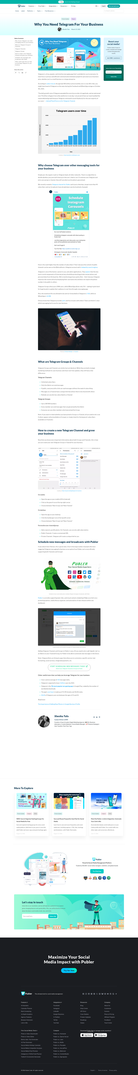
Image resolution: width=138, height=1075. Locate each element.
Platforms (30, 11)
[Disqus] (69, 751)
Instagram (29, 813)
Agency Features (26, 1017)
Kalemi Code (28, 1070)
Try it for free (97, 871)
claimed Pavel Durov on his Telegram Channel (60, 101)
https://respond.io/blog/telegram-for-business (72, 490)
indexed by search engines (89, 267)
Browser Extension (27, 1020)
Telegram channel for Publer (61, 184)
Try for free (69, 970)
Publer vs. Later (58, 1039)
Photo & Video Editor (27, 1036)
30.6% (43, 695)
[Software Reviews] (95, 878)
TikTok (35, 813)
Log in (103, 6)
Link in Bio (24, 1023)
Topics (39, 11)
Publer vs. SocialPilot (60, 1048)
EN (97, 6)
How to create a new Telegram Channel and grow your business (24, 54)
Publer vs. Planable (59, 1045)
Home (17, 11)
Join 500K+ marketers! (113, 58)
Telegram (73, 18)
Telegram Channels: (20, 49)
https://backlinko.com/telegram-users (72, 155)
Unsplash (76, 351)
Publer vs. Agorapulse (60, 1057)
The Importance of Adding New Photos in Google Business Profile (59, 704)
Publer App (90, 1030)
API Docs (83, 1011)
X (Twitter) (56, 1017)
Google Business (58, 1014)
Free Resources (49, 11)
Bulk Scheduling (26, 1011)
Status (82, 1023)
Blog (81, 1005)
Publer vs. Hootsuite (59, 1033)
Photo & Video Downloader (29, 1033)
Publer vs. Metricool (59, 1051)
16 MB (49, 296)
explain (87, 272)
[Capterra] (85, 878)
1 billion (62, 683)
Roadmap (83, 1020)
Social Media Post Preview (29, 1051)
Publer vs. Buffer (58, 1042)
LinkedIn (56, 1011)
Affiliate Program (109, 1017)
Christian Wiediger (68, 351)
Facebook (56, 1005)
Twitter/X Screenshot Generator (30, 1057)
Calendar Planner (26, 1008)
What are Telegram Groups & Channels (23, 45)
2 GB (88, 293)
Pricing (73, 6)
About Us (107, 1005)
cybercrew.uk (50, 84)
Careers (106, 1011)
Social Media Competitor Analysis (31, 1048)
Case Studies (84, 1014)
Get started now (114, 6)
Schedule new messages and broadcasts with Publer (23, 58)
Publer (40, 598)
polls (63, 300)
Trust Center (108, 1023)
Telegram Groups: (20, 51)
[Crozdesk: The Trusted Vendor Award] (100, 878)
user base (51, 692)
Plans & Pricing (109, 1014)
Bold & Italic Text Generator (29, 1039)
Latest (23, 11)
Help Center (84, 1008)
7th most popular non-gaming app (62, 686)
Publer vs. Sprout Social (60, 1036)
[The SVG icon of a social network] (83, 994)
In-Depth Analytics (26, 1014)
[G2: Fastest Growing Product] (90, 878)
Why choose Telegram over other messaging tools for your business (24, 41)
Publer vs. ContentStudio (61, 1054)
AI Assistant (24, 1005)
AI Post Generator (26, 1042)
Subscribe (114, 76)
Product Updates (65, 18)
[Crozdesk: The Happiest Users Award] (109, 878)
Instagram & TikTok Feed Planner (31, 1054)
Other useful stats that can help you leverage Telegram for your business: (23, 63)
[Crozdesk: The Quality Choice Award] (104, 878)
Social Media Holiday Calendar (30, 1045)
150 (58, 680)
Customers (107, 1008)
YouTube (56, 1023)
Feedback (107, 1020)
